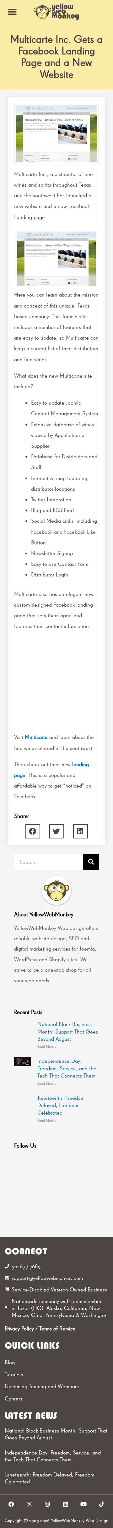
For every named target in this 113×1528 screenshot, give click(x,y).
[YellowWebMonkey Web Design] (56, 12)
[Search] (91, 862)
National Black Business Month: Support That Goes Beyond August (67, 1031)
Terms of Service (57, 1328)
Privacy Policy (19, 1328)
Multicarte (36, 737)
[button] (12, 12)
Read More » (46, 1047)
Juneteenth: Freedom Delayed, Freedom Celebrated (60, 1105)
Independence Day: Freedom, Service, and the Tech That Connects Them (66, 1068)
